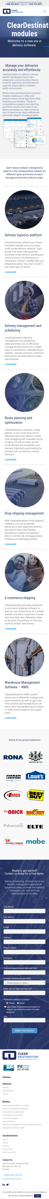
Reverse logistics (8, 1121)
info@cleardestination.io (12, 1179)
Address (8, 937)
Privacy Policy (7, 1149)
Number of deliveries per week (18, 978)
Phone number (10, 948)
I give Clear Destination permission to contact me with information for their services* (23, 1009)
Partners (5, 1146)
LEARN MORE (10, 272)
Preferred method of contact (17, 999)
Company (8, 958)
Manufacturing (8, 1091)
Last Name (9, 917)
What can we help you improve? (18, 988)
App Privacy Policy (9, 1152)
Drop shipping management (12, 1115)
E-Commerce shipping (10, 1118)
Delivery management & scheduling (15, 1109)
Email (6, 927)
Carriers (5, 1094)
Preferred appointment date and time (21, 968)
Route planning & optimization (13, 1112)
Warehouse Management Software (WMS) (18, 1125)
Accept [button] (37, 1196)
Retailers (5, 1088)
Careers (5, 1143)
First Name (9, 907)
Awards (5, 1139)
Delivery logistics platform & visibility (15, 1105)
